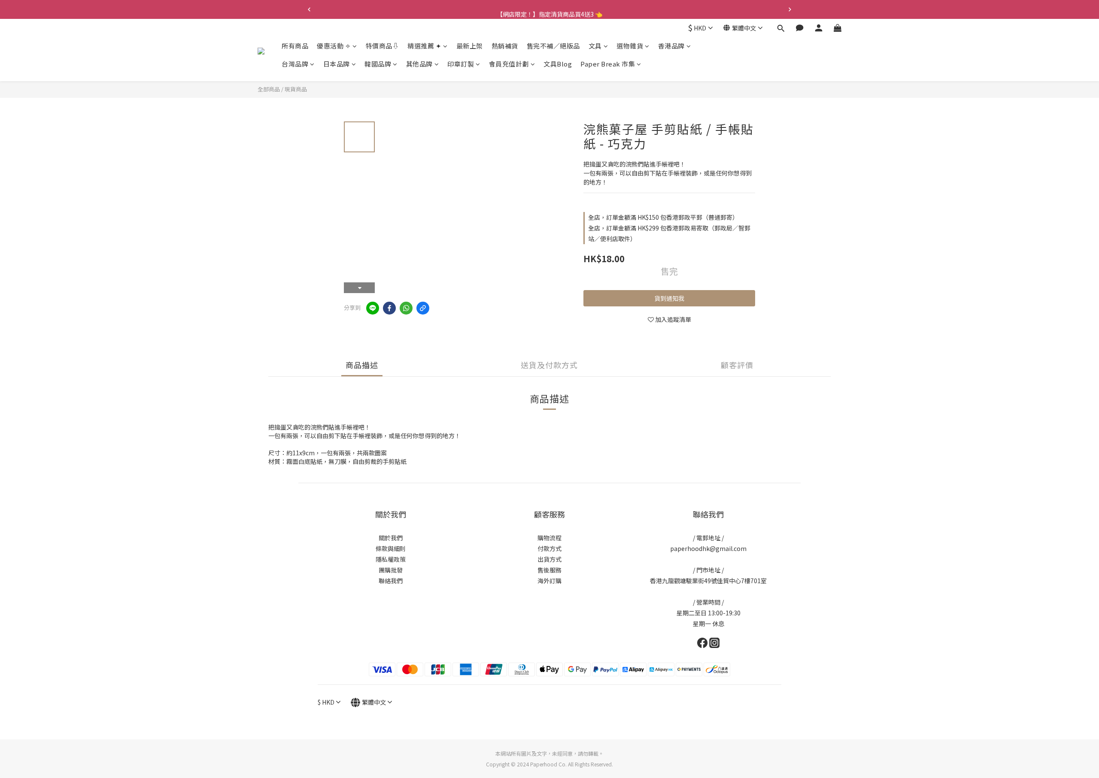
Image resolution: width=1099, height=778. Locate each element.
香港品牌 (671, 45)
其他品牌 (419, 63)
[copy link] (422, 308)
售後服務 (549, 570)
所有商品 (295, 45)
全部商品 (269, 89)
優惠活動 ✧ (334, 45)
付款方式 (549, 548)
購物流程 (549, 537)
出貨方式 (549, 559)
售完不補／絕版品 (553, 45)
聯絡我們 (391, 580)
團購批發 (391, 570)
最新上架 (469, 45)
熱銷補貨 (505, 45)
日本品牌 (336, 63)
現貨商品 (296, 89)
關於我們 (391, 537)
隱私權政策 (391, 559)
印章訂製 (460, 63)
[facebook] (389, 308)
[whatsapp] (406, 308)
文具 (595, 45)
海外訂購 (549, 580)
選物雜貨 (629, 45)
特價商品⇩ (382, 45)
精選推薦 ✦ (424, 45)
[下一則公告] (790, 9)
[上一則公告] (309, 9)
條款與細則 (391, 548)
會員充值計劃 (509, 63)
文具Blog (557, 63)
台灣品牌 (295, 63)
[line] (372, 308)
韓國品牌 (377, 63)
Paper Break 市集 (607, 63)
